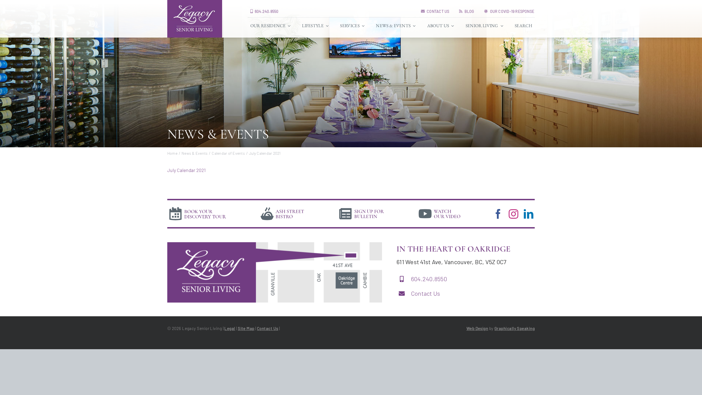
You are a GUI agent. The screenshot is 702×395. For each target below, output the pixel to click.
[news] (361, 208)
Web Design (477, 328)
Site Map (246, 328)
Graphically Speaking (514, 328)
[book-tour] (197, 208)
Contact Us (425, 293)
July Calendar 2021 (186, 170)
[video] (439, 208)
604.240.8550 (429, 278)
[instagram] (513, 214)
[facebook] (498, 214)
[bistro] (282, 208)
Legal (229, 328)
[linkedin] (528, 214)
